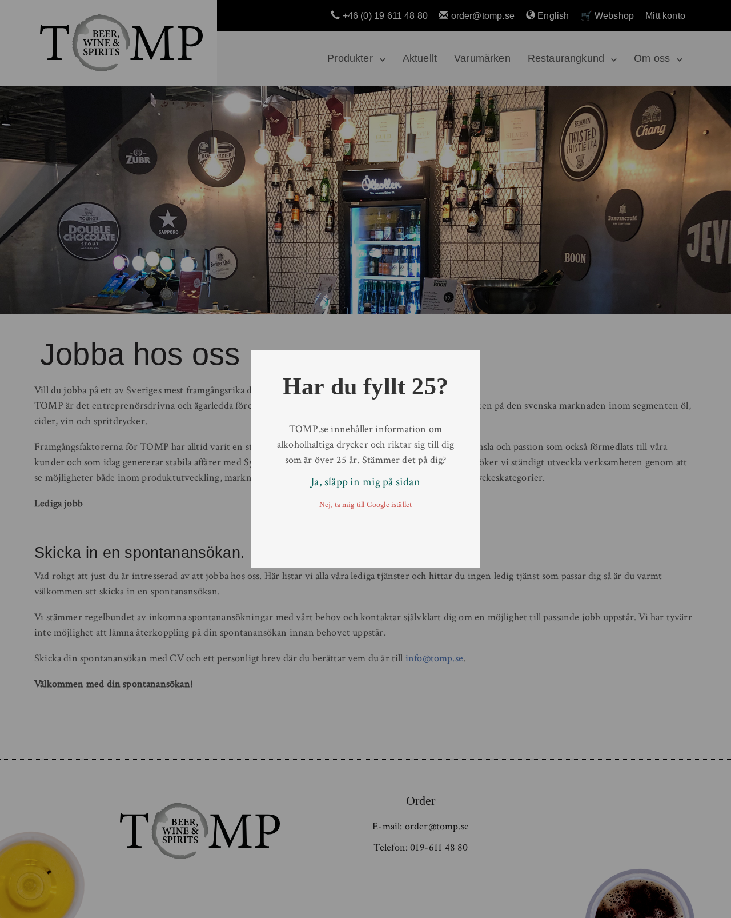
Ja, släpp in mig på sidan (365, 481)
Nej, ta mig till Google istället (365, 505)
